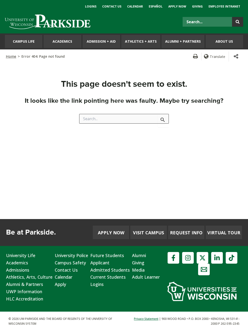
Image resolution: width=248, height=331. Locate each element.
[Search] (237, 22)
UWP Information (24, 291)
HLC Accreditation (24, 299)
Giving (138, 263)
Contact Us (66, 270)
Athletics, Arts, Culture (29, 277)
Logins (97, 284)
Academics (17, 263)
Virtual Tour (223, 233)
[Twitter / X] (202, 258)
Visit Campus (148, 233)
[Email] (204, 269)
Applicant (99, 263)
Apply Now (111, 233)
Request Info (186, 233)
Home (11, 56)
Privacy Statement (146, 319)
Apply (60, 284)
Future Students (107, 255)
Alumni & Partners (24, 284)
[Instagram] (188, 258)
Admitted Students (110, 270)
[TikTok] (231, 258)
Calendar (63, 277)
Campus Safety (70, 263)
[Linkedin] (217, 258)
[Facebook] (173, 258)
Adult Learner (146, 277)
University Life (20, 255)
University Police (71, 255)
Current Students (108, 277)
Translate (217, 56)
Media (138, 270)
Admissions (17, 270)
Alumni (139, 255)
